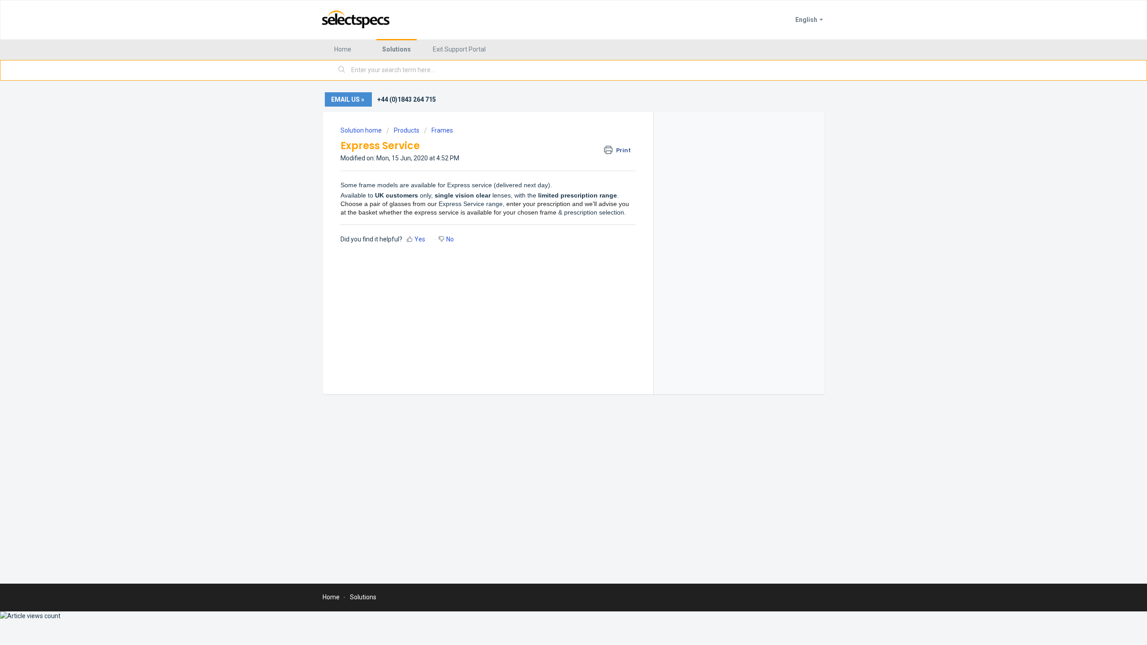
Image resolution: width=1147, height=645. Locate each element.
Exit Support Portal (459, 49)
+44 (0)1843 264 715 (406, 99)
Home (342, 49)
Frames (442, 130)
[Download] (557, 208)
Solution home (362, 130)
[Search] (342, 70)
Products (406, 130)
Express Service (461, 203)
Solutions (396, 49)
